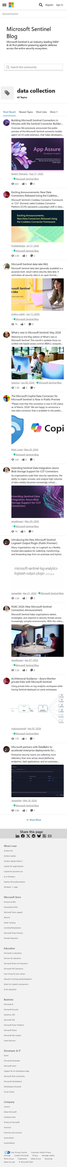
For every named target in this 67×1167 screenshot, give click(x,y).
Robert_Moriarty (19, 173)
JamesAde (16, 593)
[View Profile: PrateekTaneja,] (6, 194)
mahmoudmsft (18, 728)
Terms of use (9, 1158)
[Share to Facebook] (23, 835)
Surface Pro (8, 850)
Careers (7, 1106)
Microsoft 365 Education (13, 968)
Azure (6, 1055)
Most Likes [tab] (41, 111)
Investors (7, 1127)
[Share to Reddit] (33, 835)
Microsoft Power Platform (14, 1025)
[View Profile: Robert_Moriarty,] (6, 122)
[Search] (41, 5)
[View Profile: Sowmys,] (6, 335)
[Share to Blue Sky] (39, 835)
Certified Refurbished (12, 928)
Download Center (11, 907)
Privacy (35, 1155)
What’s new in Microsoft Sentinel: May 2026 (36, 332)
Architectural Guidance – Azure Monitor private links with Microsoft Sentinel (33, 680)
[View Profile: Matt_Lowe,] (6, 398)
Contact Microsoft (21, 1155)
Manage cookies (48, 1155)
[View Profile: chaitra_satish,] (6, 266)
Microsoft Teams (10, 1030)
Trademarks (22, 1158)
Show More (35, 819)
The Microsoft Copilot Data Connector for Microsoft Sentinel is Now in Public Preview (35, 397)
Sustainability (9, 1143)
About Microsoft (10, 1112)
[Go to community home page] (11, 4)
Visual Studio (9, 1092)
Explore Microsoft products (14, 882)
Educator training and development (18, 979)
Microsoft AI (8, 1004)
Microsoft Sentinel (10, 13)
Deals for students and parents (16, 984)
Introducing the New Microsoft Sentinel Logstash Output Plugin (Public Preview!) (34, 541)
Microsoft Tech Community (14, 1076)
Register (49, 4)
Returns (7, 917)
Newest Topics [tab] (26, 111)
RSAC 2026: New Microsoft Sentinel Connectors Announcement (31, 608)
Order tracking (9, 922)
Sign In (59, 4)
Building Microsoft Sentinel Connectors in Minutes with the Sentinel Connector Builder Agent (36, 122)
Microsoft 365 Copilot (12, 1035)
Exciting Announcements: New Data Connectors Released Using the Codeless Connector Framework (34, 194)
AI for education (10, 989)
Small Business (10, 1040)
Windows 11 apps (11, 887)
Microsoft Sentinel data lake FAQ (29, 264)
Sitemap (7, 1155)
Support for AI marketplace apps (16, 1071)
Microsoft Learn (10, 1066)
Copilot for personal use (13, 871)
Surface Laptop (10, 856)
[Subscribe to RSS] (44, 835)
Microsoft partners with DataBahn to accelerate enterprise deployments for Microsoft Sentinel (32, 748)
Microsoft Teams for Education (16, 963)
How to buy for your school (14, 974)
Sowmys (15, 382)
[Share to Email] (49, 835)
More (52, 111)
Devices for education (12, 958)
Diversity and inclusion (13, 1132)
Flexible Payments (11, 938)
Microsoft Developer (12, 1060)
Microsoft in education (13, 953)
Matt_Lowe (16, 449)
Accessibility (9, 1138)
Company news (10, 1117)
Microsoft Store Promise (13, 933)
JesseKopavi (17, 521)
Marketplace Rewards (12, 1086)
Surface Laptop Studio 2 (13, 861)
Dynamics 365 (9, 1014)
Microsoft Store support (13, 912)
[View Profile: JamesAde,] (6, 542)
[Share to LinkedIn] (17, 835)
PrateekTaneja (18, 245)
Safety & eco (36, 1158)
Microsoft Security (11, 1009)
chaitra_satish (18, 314)
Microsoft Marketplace (13, 1081)
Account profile (10, 902)
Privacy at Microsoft (12, 1122)
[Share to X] (28, 835)
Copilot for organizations (13, 866)
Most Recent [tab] (9, 111)
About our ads (9, 1162)
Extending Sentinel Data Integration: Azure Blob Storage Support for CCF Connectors (35, 469)
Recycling (48, 1158)
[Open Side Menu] (4, 4)
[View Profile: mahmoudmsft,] (6, 681)
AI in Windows (9, 876)
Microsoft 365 (9, 1020)
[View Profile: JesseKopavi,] (6, 470)
